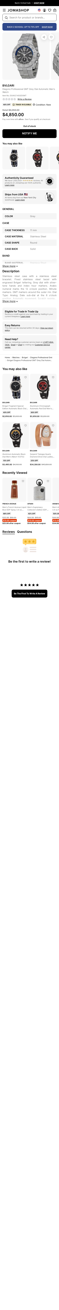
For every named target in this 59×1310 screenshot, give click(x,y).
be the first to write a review (29, 593)
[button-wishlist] (49, 10)
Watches (16, 357)
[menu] (4, 10)
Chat (20, 345)
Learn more (9, 185)
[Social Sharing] (44, 37)
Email (13, 345)
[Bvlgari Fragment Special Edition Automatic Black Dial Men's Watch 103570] (25, 377)
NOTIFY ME (29, 133)
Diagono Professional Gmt (41, 357)
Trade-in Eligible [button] (23, 105)
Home (7, 357)
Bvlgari (25, 357)
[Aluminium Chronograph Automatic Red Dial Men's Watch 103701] (53, 377)
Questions (24, 532)
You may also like (12, 143)
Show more (8, 301)
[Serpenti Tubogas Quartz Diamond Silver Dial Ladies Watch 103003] (53, 425)
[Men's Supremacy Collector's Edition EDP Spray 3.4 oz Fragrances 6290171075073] (48, 481)
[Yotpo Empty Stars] (9, 99)
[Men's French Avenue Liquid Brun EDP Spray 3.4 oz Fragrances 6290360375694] (23, 481)
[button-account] (44, 10)
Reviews (8, 532)
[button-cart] (55, 10)
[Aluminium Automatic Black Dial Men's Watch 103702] (25, 425)
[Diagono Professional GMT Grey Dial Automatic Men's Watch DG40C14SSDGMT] (51, 37)
